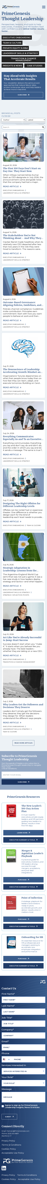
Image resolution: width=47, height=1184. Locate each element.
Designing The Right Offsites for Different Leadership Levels (21, 505)
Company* (8, 1029)
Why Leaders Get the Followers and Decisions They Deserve (23, 705)
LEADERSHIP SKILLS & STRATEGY (20, 53)
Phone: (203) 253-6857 (10, 1133)
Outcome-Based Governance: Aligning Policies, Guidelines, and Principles (22, 305)
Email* (5, 1041)
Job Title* (7, 1017)
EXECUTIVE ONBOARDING (17, 37)
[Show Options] (43, 1071)
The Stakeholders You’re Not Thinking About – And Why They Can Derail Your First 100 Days (22, 238)
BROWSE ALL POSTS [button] (11, 113)
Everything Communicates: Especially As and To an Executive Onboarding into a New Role (22, 439)
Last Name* (8, 1005)
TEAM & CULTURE (12, 43)
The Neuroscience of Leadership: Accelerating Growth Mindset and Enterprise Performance (22, 372)
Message (7, 1089)
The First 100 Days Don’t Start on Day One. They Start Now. (22, 169)
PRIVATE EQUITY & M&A (15, 48)
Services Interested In (14, 1065)
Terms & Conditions (11, 1145)
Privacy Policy (8, 1140)
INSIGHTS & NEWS (12, 65)
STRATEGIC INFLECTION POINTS (16, 595)
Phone (5, 1053)
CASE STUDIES (34, 65)
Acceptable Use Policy (13, 1153)
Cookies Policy (9, 1149)
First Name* (8, 993)
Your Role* (7, 1077)
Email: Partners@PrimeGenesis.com (15, 1131)
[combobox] (6, 1059)
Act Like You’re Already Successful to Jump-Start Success (22, 639)
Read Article (11, 186)
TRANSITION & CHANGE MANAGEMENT (23, 59)
